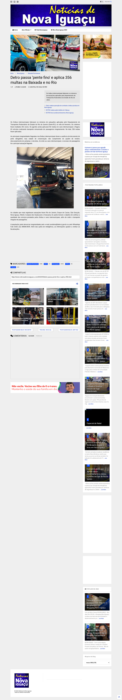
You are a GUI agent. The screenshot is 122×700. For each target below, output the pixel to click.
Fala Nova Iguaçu (41, 30)
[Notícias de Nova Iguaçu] (61, 25)
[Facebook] (11, 2)
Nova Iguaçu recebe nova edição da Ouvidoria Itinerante (27, 319)
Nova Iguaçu (20, 73)
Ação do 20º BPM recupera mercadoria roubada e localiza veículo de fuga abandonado (95, 386)
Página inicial (46, 330)
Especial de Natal (94, 423)
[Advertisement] (26, 103)
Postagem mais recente (21, 330)
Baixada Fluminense (34, 73)
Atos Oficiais (26, 30)
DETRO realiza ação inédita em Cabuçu (57, 110)
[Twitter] (14, 2)
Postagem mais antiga (69, 330)
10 (88, 465)
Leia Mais (100, 371)
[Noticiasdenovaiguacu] (20, 2)
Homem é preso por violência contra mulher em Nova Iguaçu (96, 264)
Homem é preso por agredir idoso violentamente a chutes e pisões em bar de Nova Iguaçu (97, 150)
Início (16, 30)
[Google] (17, 2)
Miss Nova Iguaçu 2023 (59, 30)
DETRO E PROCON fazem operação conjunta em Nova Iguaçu (60, 319)
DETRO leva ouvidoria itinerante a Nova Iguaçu (60, 113)
